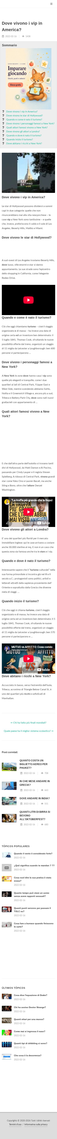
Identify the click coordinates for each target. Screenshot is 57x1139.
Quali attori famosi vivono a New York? (27, 127)
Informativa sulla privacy (35, 1125)
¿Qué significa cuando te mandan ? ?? (34, 865)
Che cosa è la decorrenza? (27, 1055)
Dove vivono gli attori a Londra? (23, 131)
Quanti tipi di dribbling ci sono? (30, 1043)
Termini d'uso (15, 1125)
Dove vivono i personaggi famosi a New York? (30, 123)
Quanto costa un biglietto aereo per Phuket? (34, 764)
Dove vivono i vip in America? (22, 111)
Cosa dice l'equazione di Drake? (30, 995)
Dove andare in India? (35, 798)
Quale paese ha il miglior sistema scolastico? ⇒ (28, 731)
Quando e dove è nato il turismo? (23, 135)
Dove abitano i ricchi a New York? (24, 143)
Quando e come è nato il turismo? (24, 119)
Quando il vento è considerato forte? (33, 853)
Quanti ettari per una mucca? (29, 1019)
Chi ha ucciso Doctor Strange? (30, 1007)
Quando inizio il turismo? (19, 139)
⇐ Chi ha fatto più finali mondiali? (28, 723)
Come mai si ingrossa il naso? (29, 1031)
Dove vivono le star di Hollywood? (24, 115)
